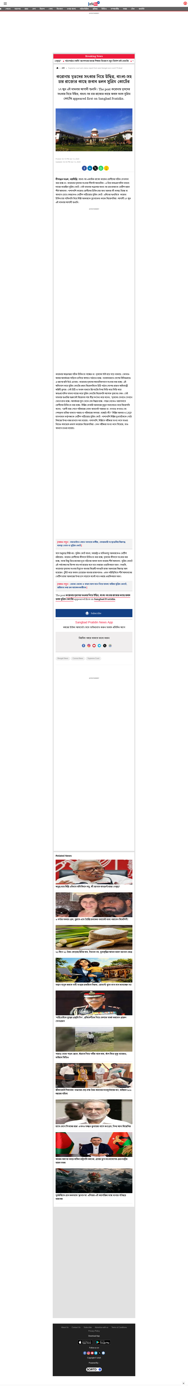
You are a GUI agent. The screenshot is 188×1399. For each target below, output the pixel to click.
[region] (94, 33)
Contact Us (76, 1327)
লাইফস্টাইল (84, 8)
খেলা (51, 8)
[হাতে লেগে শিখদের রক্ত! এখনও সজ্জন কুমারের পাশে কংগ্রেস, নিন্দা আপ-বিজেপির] (94, 1111)
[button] (84, 168)
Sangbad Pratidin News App (94, 623)
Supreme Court (93, 658)
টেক (133, 8)
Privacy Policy (94, 1331)
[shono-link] (185, 4)
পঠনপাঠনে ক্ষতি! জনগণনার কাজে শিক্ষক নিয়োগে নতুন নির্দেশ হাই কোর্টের (70, 61)
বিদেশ (42, 8)
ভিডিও (104, 8)
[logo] (94, 4)
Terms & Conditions (119, 1327)
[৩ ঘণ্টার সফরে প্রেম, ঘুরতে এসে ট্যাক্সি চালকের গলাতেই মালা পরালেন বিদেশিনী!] (94, 904)
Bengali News (63, 658)
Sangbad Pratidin (104, 599)
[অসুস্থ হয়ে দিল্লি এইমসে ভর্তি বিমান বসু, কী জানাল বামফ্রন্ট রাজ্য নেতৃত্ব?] (94, 872)
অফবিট (141, 8)
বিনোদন (60, 8)
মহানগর (18, 8)
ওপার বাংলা (71, 8)
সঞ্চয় (125, 8)
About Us (65, 1327)
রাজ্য (26, 8)
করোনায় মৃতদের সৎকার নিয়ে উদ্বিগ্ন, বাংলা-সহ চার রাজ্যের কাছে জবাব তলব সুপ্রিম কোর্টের (93, 597)
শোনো (8, 8)
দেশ (34, 8)
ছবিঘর (95, 8)
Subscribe (88, 1327)
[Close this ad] (183, 1383)
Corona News (78, 658)
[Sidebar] (5, 3)
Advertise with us (101, 1327)
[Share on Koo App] (106, 170)
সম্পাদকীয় (115, 8)
